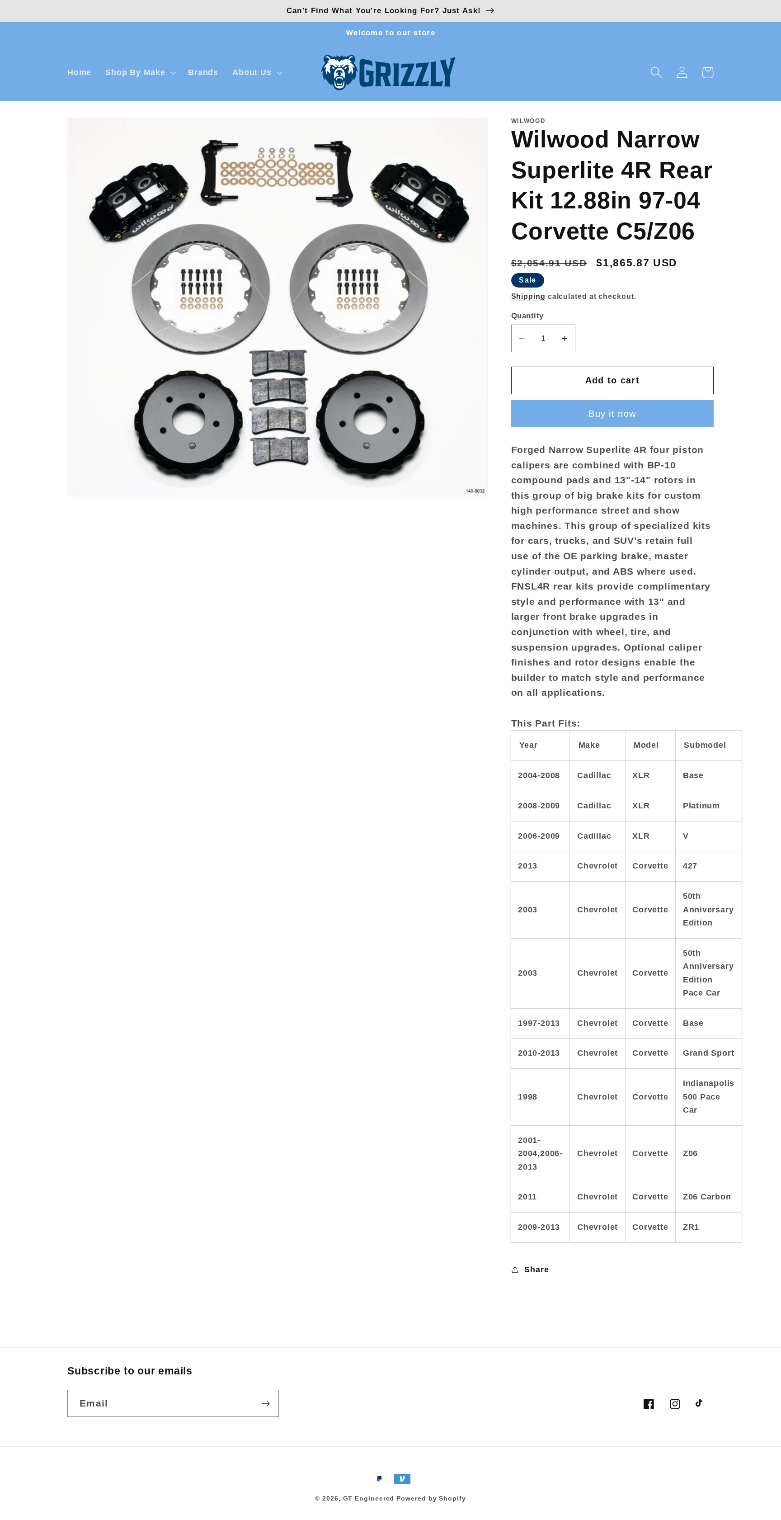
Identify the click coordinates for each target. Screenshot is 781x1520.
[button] (140, 73)
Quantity (527, 316)
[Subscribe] (265, 1403)
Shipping (528, 296)
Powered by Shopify (431, 1498)
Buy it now (612, 414)
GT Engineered (369, 1498)
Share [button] (536, 1269)
